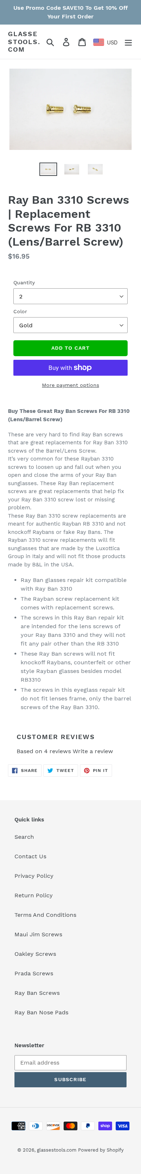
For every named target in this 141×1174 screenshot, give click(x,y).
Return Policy (33, 895)
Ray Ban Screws (37, 992)
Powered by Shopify (101, 1150)
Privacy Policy (34, 875)
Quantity (24, 282)
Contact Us (30, 856)
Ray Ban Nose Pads (41, 1012)
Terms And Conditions (45, 914)
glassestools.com (24, 41)
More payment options (70, 385)
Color (20, 311)
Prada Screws (33, 973)
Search (24, 836)
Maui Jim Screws (38, 934)
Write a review (93, 751)
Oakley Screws (35, 953)
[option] (43, 172)
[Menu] (128, 42)
